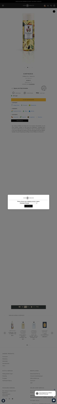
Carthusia (28, 74)
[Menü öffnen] (3, 5)
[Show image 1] (27, 67)
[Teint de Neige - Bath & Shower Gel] (34, 325)
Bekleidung (4, 358)
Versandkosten (32, 84)
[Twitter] (6, 399)
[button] (3, 400)
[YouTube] (12, 399)
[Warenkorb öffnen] (54, 5)
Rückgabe (4, 378)
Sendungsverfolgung (7, 380)
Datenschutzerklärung (35, 373)
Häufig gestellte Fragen (7, 373)
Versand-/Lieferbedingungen (36, 376)
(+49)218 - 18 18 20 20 (48, 397)
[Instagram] (9, 399)
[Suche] (51, 5)
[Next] (52, 333)
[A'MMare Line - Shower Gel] (12, 325)
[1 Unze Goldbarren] (44, 325)
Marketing (4, 376)
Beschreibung (20, 120)
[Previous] (4, 333)
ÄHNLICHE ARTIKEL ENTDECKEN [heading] (16, 315)
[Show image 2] (29, 67)
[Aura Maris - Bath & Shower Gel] (23, 325)
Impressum (32, 380)
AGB (31, 382)
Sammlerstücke (5, 363)
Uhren (3, 365)
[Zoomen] (54, 11)
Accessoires (5, 356)
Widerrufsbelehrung (34, 378)
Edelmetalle (5, 361)
